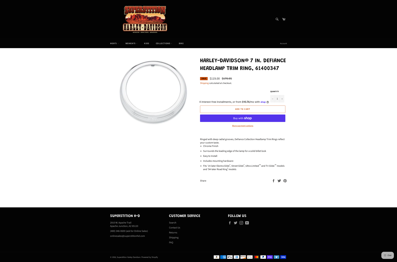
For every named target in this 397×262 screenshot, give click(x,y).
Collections (163, 43)
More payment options (242, 125)
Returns (173, 232)
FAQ (171, 242)
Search (172, 222)
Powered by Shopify (149, 257)
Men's (113, 43)
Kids (146, 43)
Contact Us (174, 227)
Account (283, 43)
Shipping (204, 83)
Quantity (274, 91)
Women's (130, 43)
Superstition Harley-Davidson (129, 257)
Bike (181, 43)
